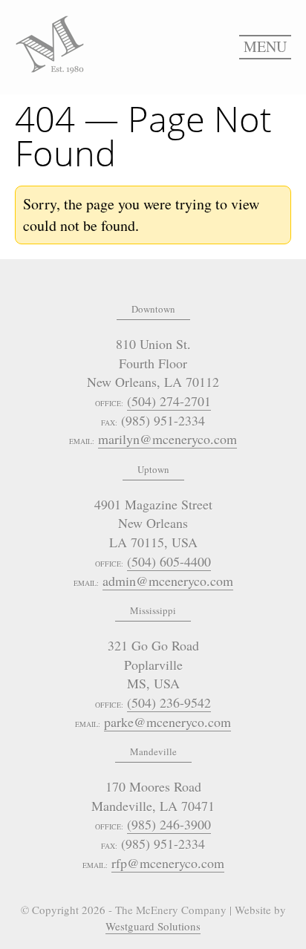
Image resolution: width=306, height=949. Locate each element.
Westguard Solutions (153, 926)
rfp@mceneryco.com (167, 863)
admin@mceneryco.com (167, 581)
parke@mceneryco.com (167, 722)
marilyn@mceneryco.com (167, 439)
